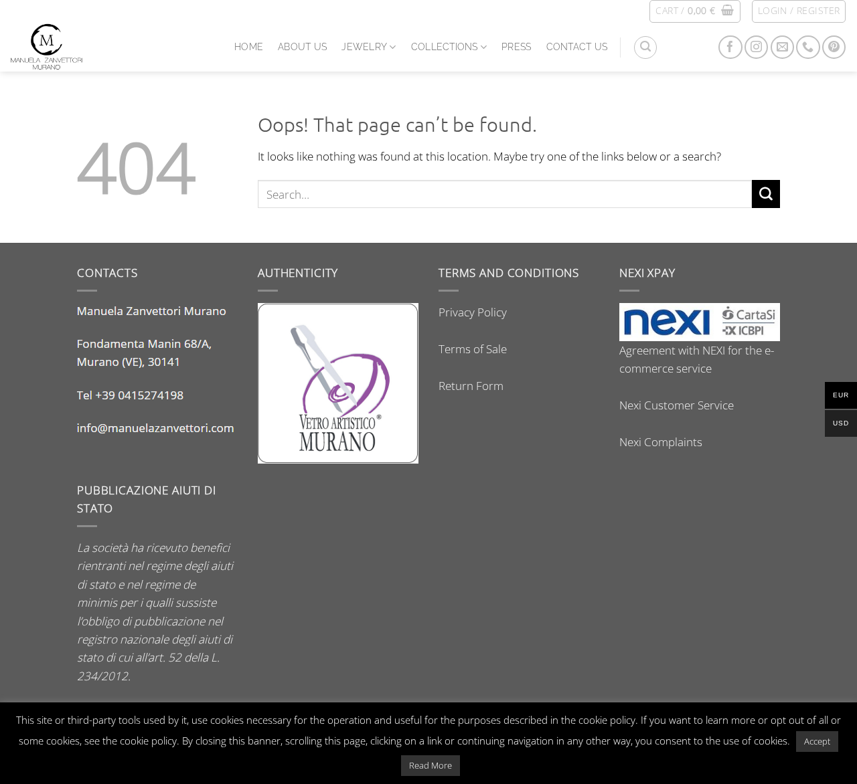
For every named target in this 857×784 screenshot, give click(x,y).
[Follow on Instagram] (756, 47)
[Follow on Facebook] (730, 47)
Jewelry (364, 46)
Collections (444, 46)
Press (516, 46)
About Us (302, 46)
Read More (430, 765)
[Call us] (808, 47)
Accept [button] (817, 741)
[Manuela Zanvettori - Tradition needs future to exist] (112, 47)
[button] (694, 11)
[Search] (645, 47)
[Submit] (766, 194)
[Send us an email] (782, 47)
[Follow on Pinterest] (834, 47)
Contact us (577, 46)
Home (248, 46)
